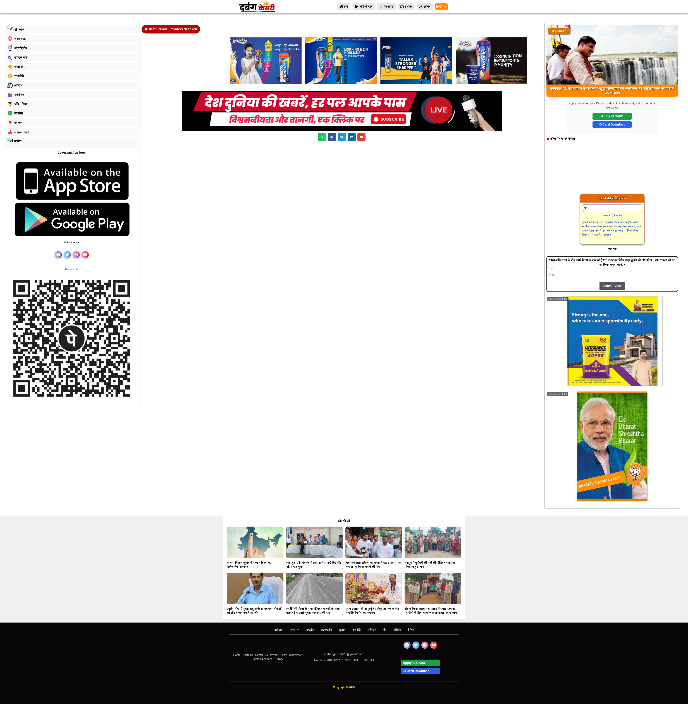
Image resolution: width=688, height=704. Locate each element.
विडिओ (397, 629)
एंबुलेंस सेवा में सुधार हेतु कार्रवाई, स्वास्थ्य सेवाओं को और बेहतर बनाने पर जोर (254, 610)
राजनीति (356, 629)
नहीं (552, 275)
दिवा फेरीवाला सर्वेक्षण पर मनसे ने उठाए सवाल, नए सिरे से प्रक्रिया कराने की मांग (373, 564)
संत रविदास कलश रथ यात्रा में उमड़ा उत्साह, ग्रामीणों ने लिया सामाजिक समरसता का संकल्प (431, 610)
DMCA (279, 658)
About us (248, 654)
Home (236, 654)
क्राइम (342, 629)
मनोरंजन (372, 629)
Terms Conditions (262, 658)
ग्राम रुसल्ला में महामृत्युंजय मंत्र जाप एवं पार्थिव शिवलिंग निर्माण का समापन (372, 610)
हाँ (551, 268)
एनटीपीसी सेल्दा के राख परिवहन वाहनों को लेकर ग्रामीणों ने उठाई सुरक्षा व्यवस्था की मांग (313, 610)
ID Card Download (612, 124)
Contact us (261, 654)
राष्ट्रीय (310, 629)
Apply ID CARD (612, 116)
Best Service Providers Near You (173, 29)
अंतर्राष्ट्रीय (326, 629)
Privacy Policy (278, 654)
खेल (385, 629)
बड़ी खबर (278, 629)
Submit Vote (612, 286)
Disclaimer (295, 654)
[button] (322, 137)
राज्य (292, 629)
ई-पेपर (411, 629)
